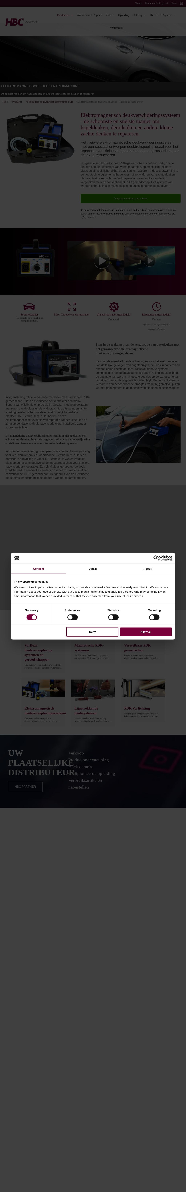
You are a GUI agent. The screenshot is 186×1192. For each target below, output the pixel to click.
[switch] (72, 617)
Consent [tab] (38, 568)
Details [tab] (93, 568)
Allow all (145, 631)
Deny (92, 631)
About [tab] (147, 568)
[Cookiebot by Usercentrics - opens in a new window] (156, 558)
